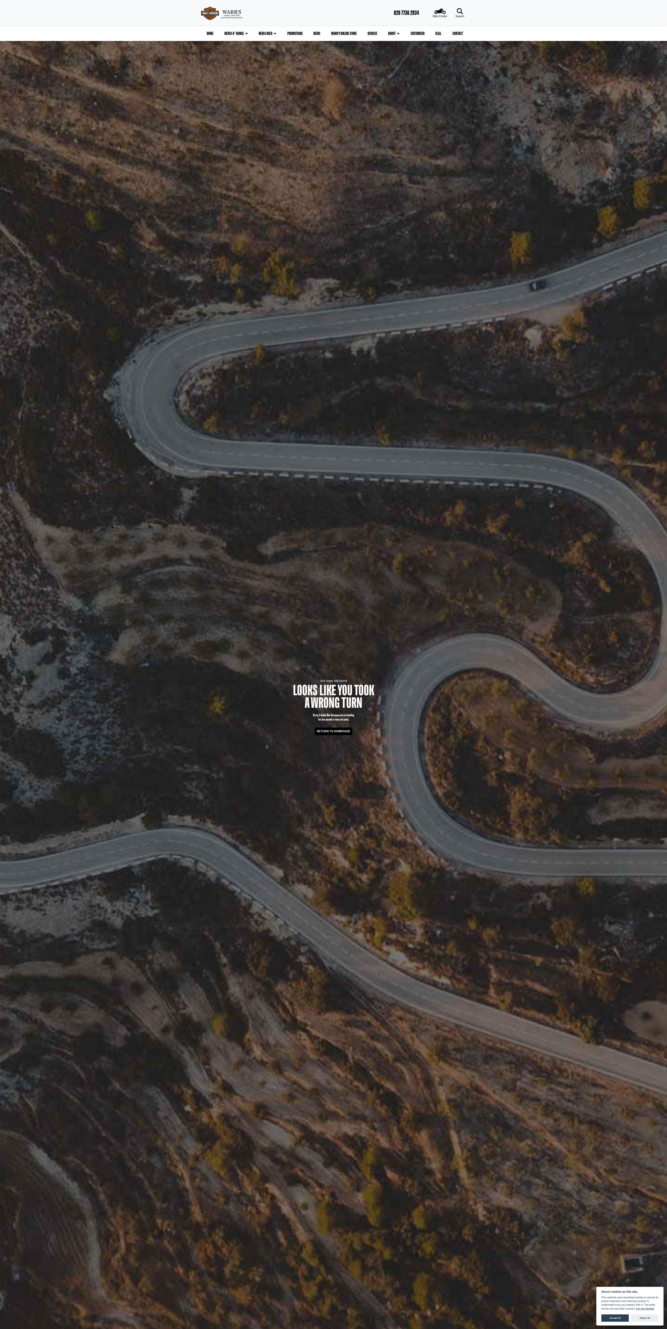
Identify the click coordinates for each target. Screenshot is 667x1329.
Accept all (615, 1317)
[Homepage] (232, 13)
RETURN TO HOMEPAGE (333, 731)
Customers (418, 34)
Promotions (295, 34)
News (316, 34)
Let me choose (645, 1308)
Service (372, 34)
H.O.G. (438, 34)
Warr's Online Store (344, 34)
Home (210, 34)
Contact (457, 34)
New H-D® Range (234, 34)
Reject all (645, 1317)
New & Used (265, 34)
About (392, 34)
